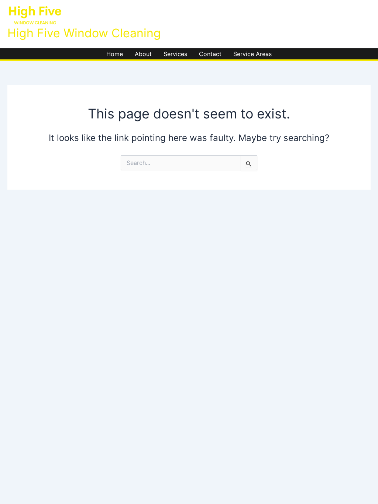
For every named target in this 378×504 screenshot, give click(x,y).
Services (175, 54)
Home (114, 54)
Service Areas (252, 54)
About (143, 54)
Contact (210, 54)
